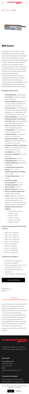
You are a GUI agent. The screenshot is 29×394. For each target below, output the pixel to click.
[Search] (26, 2)
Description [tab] (14, 298)
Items (10, 288)
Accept (11, 391)
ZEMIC (8, 290)
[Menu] (2, 2)
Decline (18, 391)
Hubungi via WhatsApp (13, 280)
